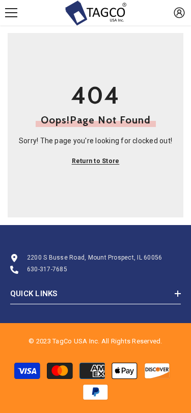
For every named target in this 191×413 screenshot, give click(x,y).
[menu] (11, 13)
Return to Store (96, 161)
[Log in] (179, 12)
